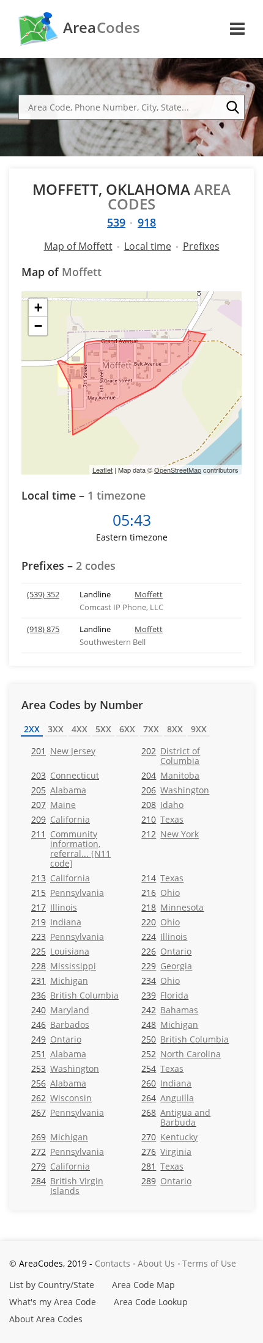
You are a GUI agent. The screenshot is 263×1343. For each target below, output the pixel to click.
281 (162, 1166)
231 (59, 980)
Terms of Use (209, 1263)
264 (167, 1098)
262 (61, 1098)
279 (60, 1166)
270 (169, 1137)
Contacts (112, 1263)
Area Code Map (143, 1284)
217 (54, 907)
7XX (151, 729)
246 (60, 1024)
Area (101, 27)
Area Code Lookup (151, 1302)
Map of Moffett (78, 246)
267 (67, 1112)
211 (71, 848)
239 (164, 995)
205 (58, 790)
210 (162, 819)
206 (175, 790)
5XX (103, 729)
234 (160, 980)
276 (166, 1151)
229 (166, 966)
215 (67, 892)
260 (166, 1083)
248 (169, 1024)
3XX (56, 729)
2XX (32, 729)
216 (160, 892)
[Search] (232, 107)
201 (63, 751)
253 (65, 1068)
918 (147, 222)
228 (63, 966)
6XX (127, 729)
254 (162, 1068)
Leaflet (102, 470)
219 (56, 922)
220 (160, 922)
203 (65, 775)
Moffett (149, 594)
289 (166, 1181)
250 (185, 1039)
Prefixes (201, 246)
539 (116, 222)
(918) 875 (43, 629)
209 (60, 819)
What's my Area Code (52, 1302)
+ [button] (38, 307)
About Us (156, 1263)
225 (60, 951)
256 (58, 1083)
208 (162, 804)
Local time (147, 246)
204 (170, 775)
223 (67, 936)
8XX (175, 729)
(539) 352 (43, 594)
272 (67, 1151)
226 (166, 951)
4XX (79, 729)
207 (53, 804)
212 (170, 834)
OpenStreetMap (177, 470)
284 (67, 1185)
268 (175, 1117)
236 (75, 995)
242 (169, 1010)
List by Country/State (51, 1284)
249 (56, 1039)
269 (59, 1137)
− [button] (38, 325)
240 (60, 1010)
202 (170, 755)
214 (162, 878)
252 (181, 1054)
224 (164, 936)
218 (172, 907)
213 (60, 878)
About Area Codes (46, 1319)
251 (58, 1054)
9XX (199, 729)
